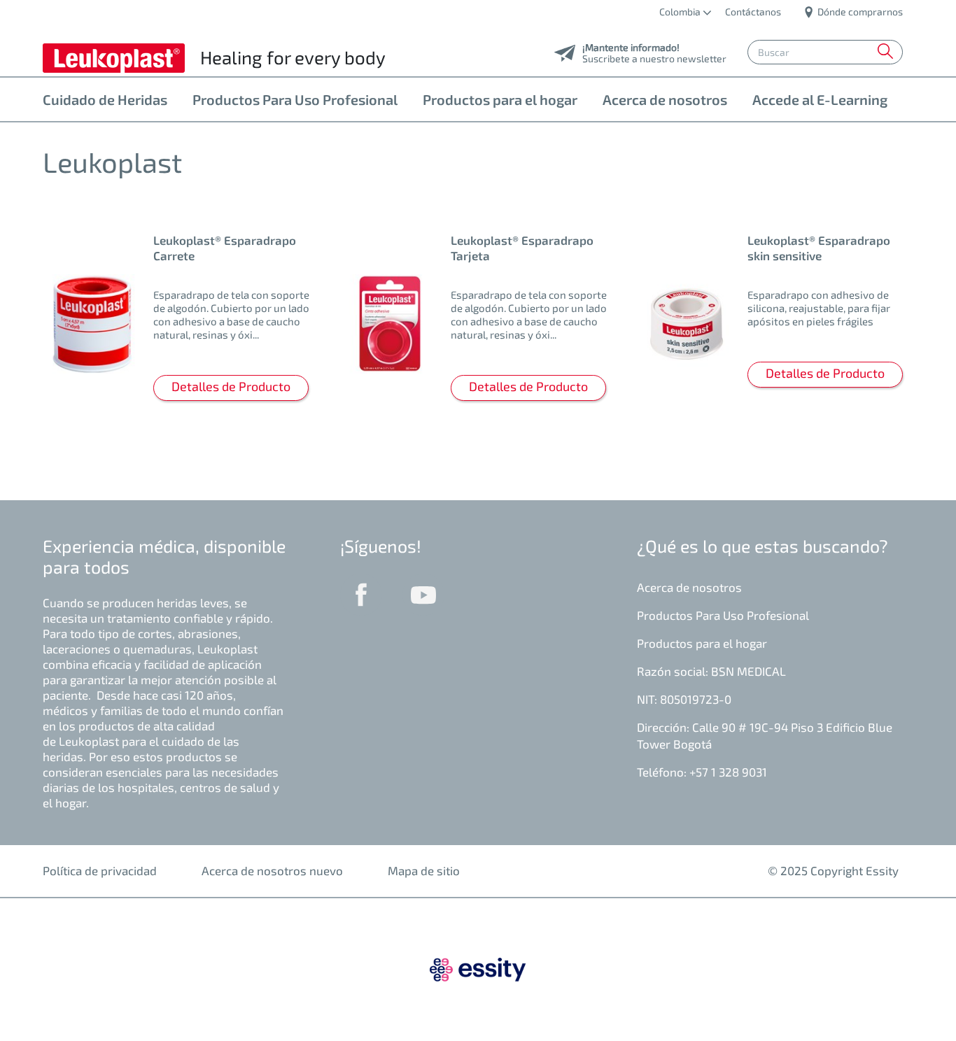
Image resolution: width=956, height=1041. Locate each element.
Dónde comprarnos (859, 11)
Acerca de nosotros (665, 99)
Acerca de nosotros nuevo (272, 870)
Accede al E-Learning (819, 99)
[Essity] (478, 968)
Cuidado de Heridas (105, 99)
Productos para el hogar (500, 99)
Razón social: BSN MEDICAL (711, 671)
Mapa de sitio (424, 870)
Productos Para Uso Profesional (295, 99)
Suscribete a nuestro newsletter (654, 54)
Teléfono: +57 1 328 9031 (702, 772)
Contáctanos (753, 11)
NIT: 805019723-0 (684, 699)
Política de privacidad (100, 870)
